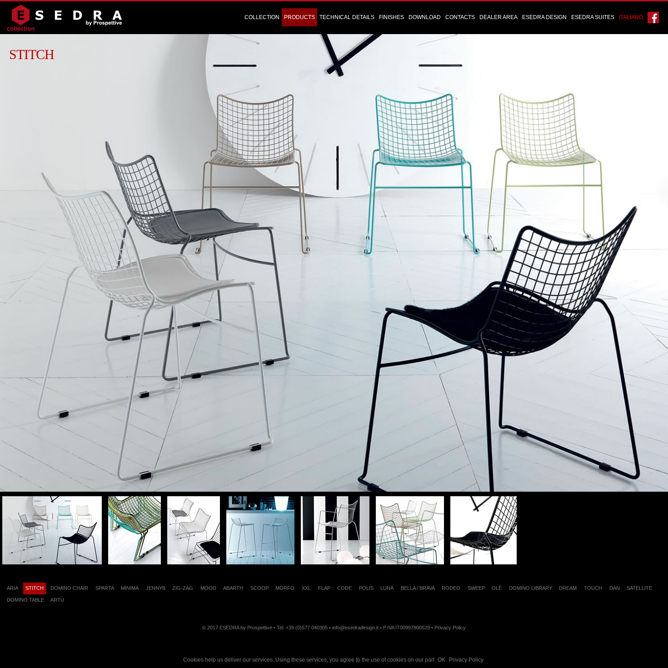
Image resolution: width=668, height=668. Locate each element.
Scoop (259, 588)
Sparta (104, 588)
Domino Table (25, 600)
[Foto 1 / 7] (52, 530)
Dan (614, 588)
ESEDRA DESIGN (544, 17)
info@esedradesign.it (355, 627)
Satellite (639, 588)
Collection (261, 17)
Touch (593, 588)
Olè (497, 588)
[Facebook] (653, 17)
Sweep (476, 588)
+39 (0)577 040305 (307, 627)
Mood (208, 588)
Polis (366, 588)
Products (299, 17)
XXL (306, 588)
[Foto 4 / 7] (260, 530)
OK (441, 660)
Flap (324, 588)
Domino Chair (69, 588)
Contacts (460, 17)
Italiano (631, 17)
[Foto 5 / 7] (335, 530)
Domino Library (530, 588)
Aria (12, 588)
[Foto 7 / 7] (483, 530)
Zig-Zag (182, 588)
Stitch (34, 588)
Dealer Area (498, 17)
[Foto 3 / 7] (193, 530)
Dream (568, 588)
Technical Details (346, 17)
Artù (57, 600)
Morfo (284, 588)
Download (425, 17)
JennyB (155, 588)
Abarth (233, 588)
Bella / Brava (418, 588)
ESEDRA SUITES (592, 17)
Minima (130, 588)
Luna (387, 588)
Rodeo (451, 588)
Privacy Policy (466, 660)
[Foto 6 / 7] (410, 530)
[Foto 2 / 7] (134, 530)
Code (344, 588)
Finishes (391, 17)
